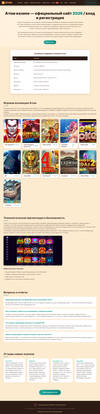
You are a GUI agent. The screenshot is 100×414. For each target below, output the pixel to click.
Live (61, 2)
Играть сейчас (50, 42)
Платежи (19, 2)
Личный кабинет (91, 2)
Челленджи (72, 2)
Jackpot (26, 2)
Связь (66, 2)
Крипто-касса (46, 2)
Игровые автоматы (35, 2)
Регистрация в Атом (50, 392)
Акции (55, 2)
